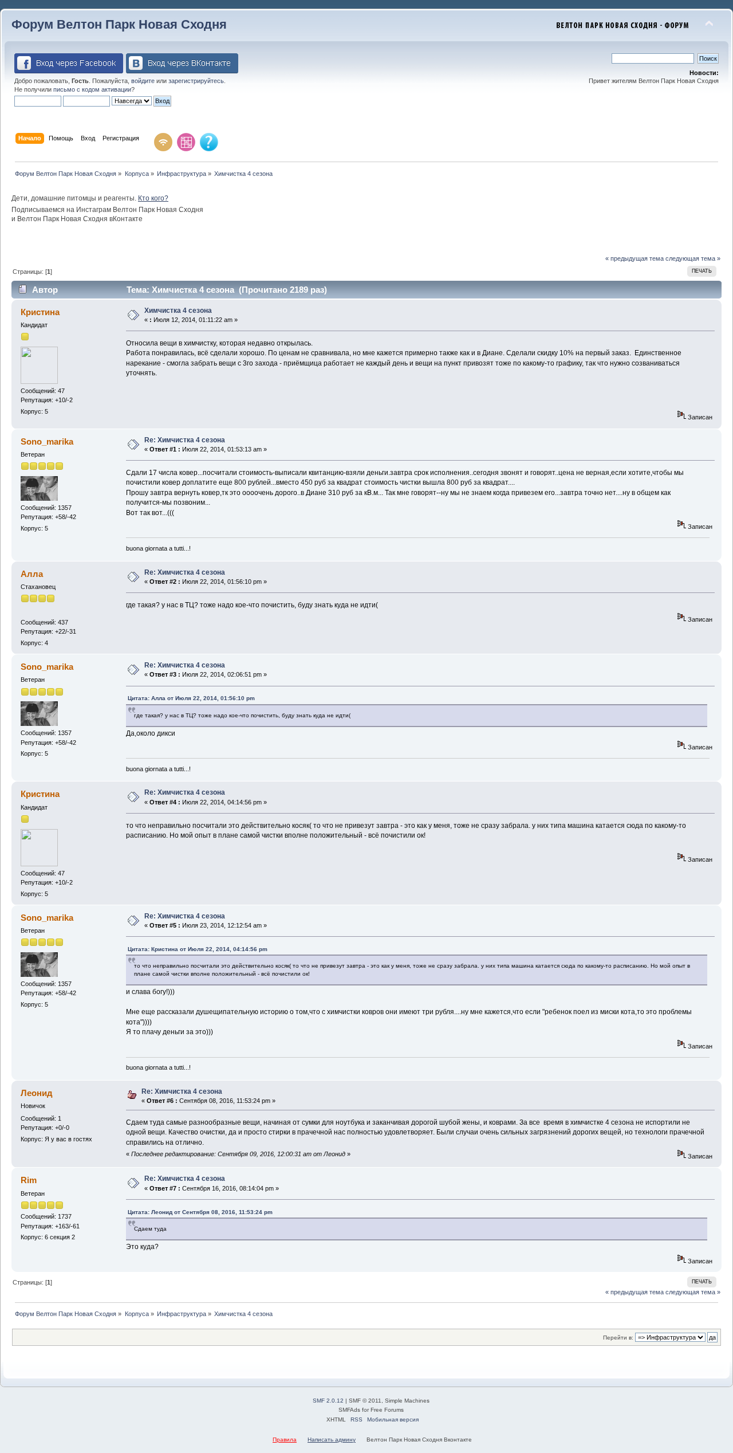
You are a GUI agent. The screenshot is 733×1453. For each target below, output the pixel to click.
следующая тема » (692, 258)
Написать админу (332, 1439)
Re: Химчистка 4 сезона (184, 440)
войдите (143, 80)
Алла (32, 574)
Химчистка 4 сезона (178, 311)
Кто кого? (153, 198)
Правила (285, 1439)
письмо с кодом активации (92, 89)
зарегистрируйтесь (196, 80)
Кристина (40, 312)
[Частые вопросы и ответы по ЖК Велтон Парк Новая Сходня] (209, 142)
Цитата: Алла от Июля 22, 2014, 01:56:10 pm (191, 698)
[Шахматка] (186, 142)
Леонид (37, 1093)
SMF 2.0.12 (328, 1400)
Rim (29, 1180)
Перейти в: (618, 1337)
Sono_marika (47, 441)
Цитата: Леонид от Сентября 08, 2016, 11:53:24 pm (200, 1212)
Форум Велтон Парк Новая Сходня (119, 24)
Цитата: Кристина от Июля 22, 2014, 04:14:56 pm (197, 949)
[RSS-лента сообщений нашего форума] (163, 142)
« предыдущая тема (634, 258)
